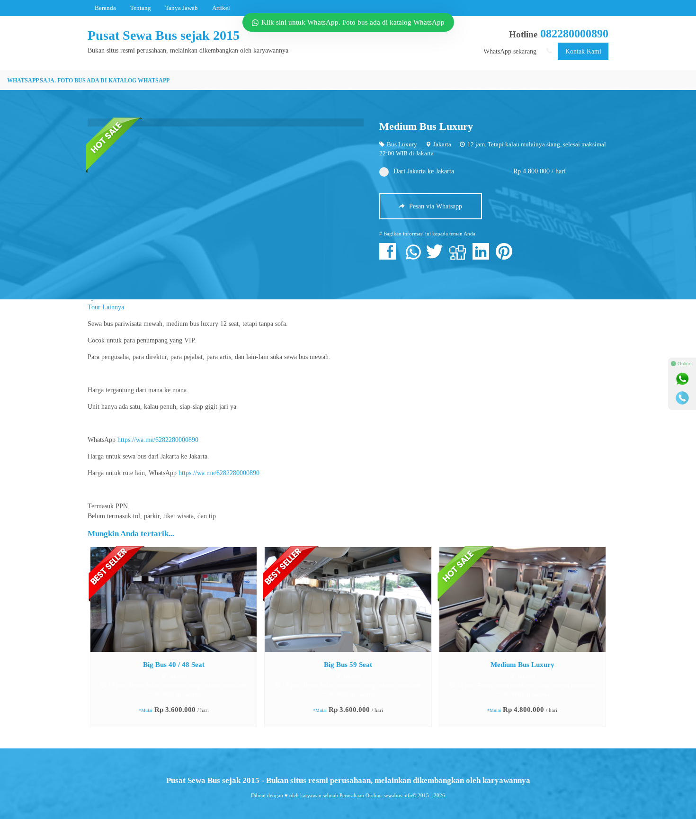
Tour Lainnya (106, 307)
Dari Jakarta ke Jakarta (423, 171)
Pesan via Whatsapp (434, 206)
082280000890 (574, 33)
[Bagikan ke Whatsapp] (413, 256)
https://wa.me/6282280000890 (157, 439)
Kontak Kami (583, 51)
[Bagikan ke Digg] (460, 256)
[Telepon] (682, 398)
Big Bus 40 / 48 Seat (174, 664)
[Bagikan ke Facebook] (390, 256)
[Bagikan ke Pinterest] (506, 256)
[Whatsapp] (682, 379)
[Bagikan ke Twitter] (436, 256)
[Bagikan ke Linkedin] (483, 256)
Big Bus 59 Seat (348, 664)
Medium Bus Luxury (426, 126)
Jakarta (442, 144)
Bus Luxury (402, 144)
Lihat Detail (182, 599)
